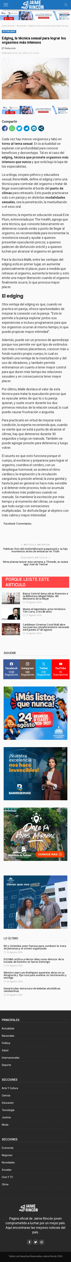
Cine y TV (7, 1177)
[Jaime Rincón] (35, 4)
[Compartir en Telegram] (26, 128)
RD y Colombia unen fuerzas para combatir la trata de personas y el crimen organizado (35, 947)
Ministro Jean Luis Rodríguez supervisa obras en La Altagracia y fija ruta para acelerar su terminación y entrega (35, 975)
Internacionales (10, 1057)
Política (6, 1043)
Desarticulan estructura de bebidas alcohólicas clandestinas (32, 990)
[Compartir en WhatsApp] (12, 128)
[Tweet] (19, 128)
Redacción (10, 48)
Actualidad (9, 31)
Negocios (7, 1155)
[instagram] (41, 1242)
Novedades (8, 1162)
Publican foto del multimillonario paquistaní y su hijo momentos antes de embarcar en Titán (35, 550)
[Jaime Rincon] (31, 1207)
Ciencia (6, 1095)
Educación (8, 1102)
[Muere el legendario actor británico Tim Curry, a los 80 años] (11, 614)
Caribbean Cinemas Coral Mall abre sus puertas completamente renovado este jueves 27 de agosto (46, 627)
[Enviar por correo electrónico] (34, 128)
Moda (5, 1124)
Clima (5, 1184)
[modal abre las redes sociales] (41, 128)
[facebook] (29, 1242)
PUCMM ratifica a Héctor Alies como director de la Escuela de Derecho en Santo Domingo (34, 960)
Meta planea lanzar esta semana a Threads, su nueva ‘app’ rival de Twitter (35, 563)
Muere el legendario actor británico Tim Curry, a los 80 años (44, 610)
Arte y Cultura (10, 1088)
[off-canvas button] (6, 5)
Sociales (6, 1169)
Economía (7, 1147)
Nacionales (8, 1035)
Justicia (6, 1117)
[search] (66, 4)
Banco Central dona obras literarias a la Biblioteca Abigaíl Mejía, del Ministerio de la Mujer (45, 596)
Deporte (6, 1065)
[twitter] (35, 1242)
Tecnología (8, 1110)
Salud (5, 1050)
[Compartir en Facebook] (5, 128)
